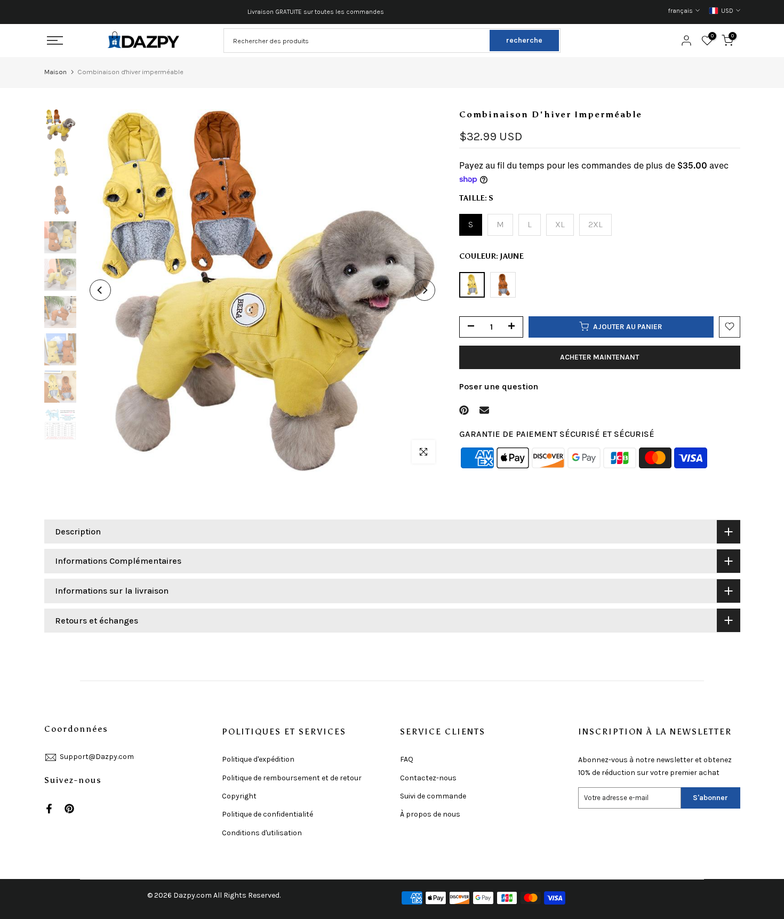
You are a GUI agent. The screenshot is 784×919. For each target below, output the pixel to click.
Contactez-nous (428, 777)
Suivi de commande (433, 796)
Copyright (239, 796)
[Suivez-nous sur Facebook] (49, 808)
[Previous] (100, 290)
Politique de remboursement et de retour (292, 777)
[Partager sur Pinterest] (464, 410)
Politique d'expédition (258, 759)
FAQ (406, 759)
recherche (524, 40)
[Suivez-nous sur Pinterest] (69, 808)
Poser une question (498, 386)
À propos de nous (430, 814)
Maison (55, 72)
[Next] (424, 290)
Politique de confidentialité (267, 814)
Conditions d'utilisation (262, 832)
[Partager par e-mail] (484, 410)
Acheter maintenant (599, 356)
